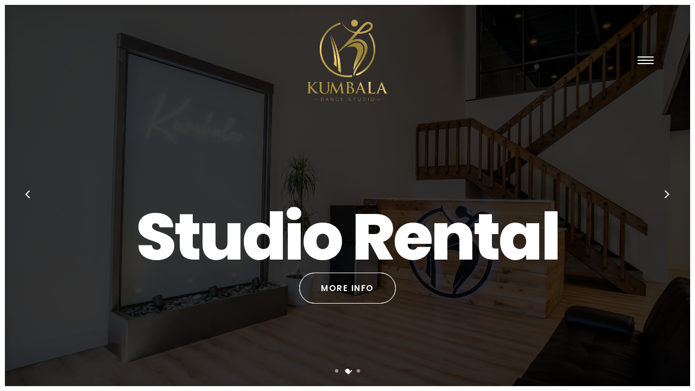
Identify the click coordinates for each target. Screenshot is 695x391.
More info (347, 288)
